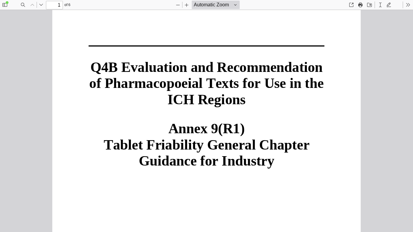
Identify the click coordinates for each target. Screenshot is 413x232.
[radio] (380, 5)
